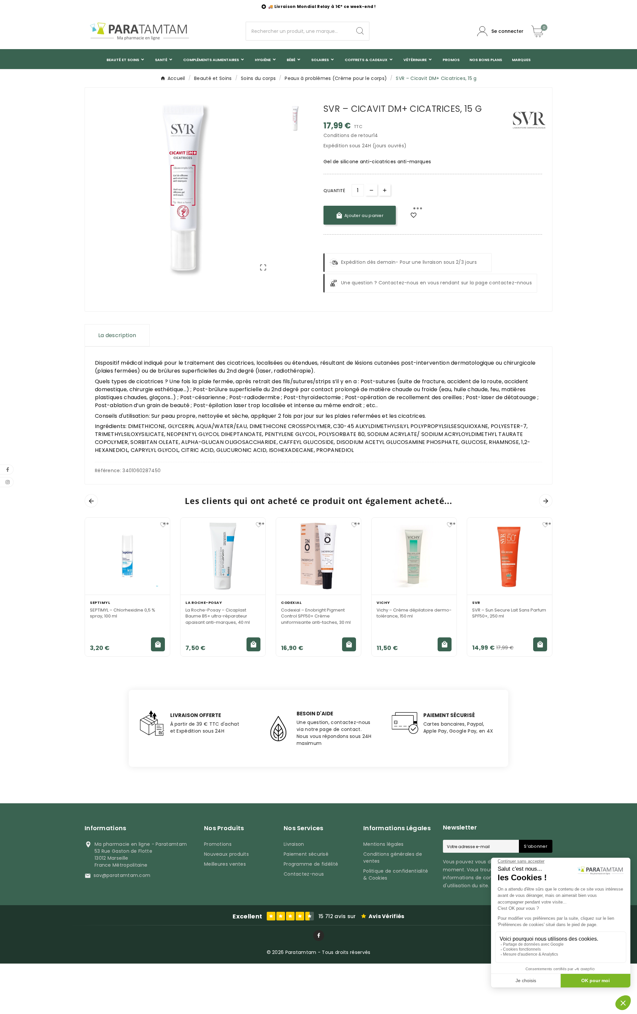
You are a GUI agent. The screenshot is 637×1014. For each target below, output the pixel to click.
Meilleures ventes (225, 864)
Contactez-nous (304, 874)
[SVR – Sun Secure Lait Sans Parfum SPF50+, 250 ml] (509, 556)
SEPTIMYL (100, 602)
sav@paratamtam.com (122, 875)
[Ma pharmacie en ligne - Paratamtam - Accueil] (139, 31)
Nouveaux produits (226, 854)
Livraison (294, 844)
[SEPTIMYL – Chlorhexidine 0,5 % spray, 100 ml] (127, 556)
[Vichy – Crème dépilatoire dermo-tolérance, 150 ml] (414, 556)
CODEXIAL (291, 602)
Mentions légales (383, 844)
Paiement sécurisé (306, 854)
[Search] (360, 31)
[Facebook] (318, 935)
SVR (476, 602)
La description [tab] (117, 335)
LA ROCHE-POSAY (203, 602)
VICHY (383, 602)
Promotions (218, 844)
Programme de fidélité (311, 864)
